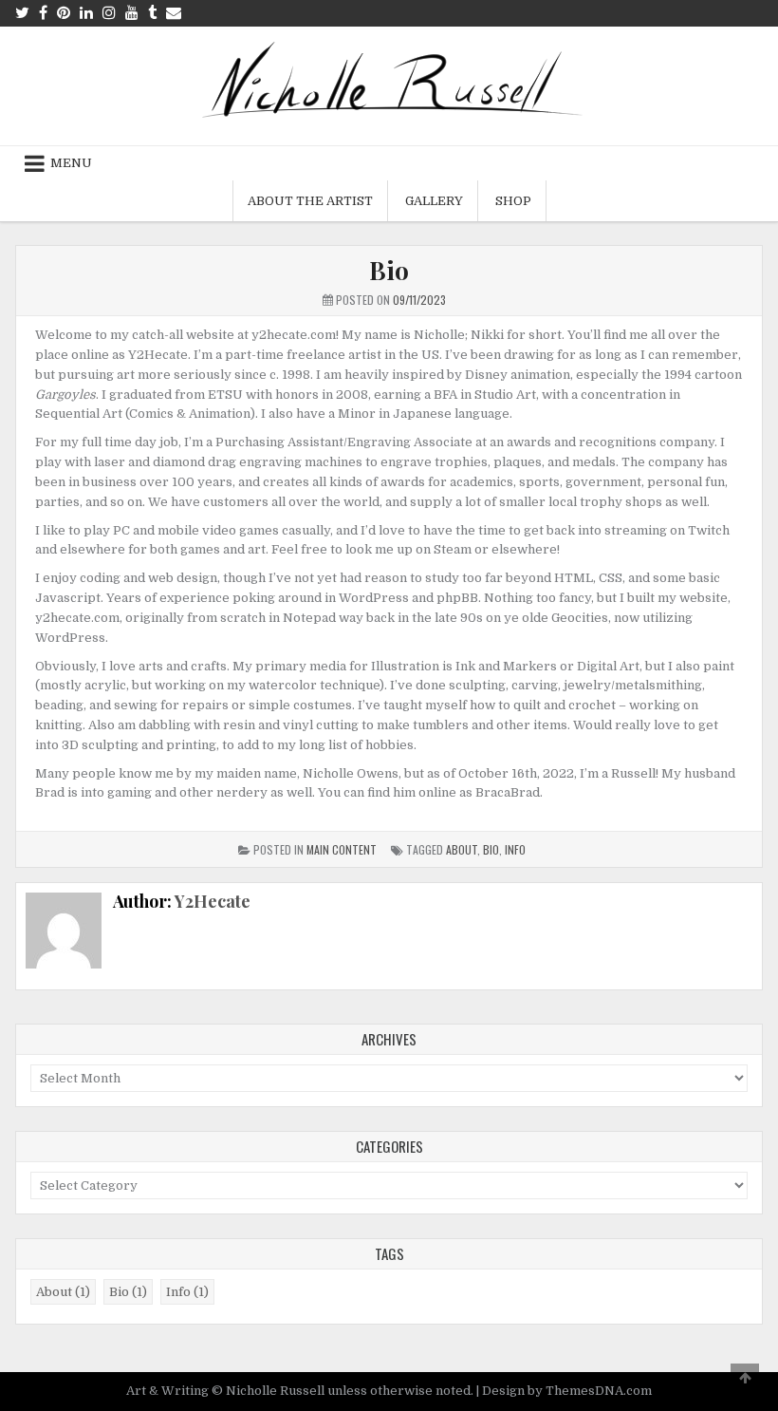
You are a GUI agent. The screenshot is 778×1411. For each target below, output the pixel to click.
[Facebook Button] (43, 13)
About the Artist (310, 201)
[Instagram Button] (109, 13)
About (461, 849)
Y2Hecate (212, 901)
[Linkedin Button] (86, 13)
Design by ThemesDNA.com (567, 1390)
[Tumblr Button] (152, 13)
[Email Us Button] (173, 13)
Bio (389, 270)
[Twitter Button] (22, 13)
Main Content (341, 849)
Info (515, 849)
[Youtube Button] (132, 13)
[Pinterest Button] (63, 13)
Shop (513, 201)
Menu (71, 163)
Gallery (434, 201)
